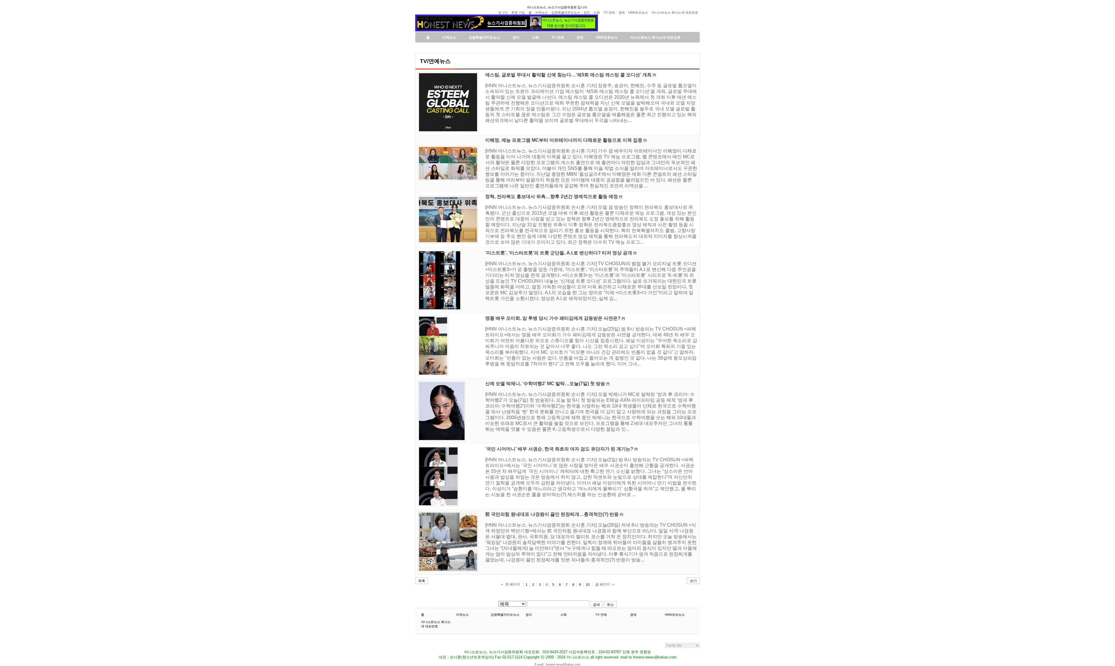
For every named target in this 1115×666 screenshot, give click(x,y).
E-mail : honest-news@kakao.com (557, 664)
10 (588, 585)
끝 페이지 (602, 584)
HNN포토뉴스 (675, 614)
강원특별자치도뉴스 (505, 614)
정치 (529, 614)
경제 (633, 614)
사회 (563, 614)
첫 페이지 (512, 584)
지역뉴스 (462, 614)
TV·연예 (601, 614)
